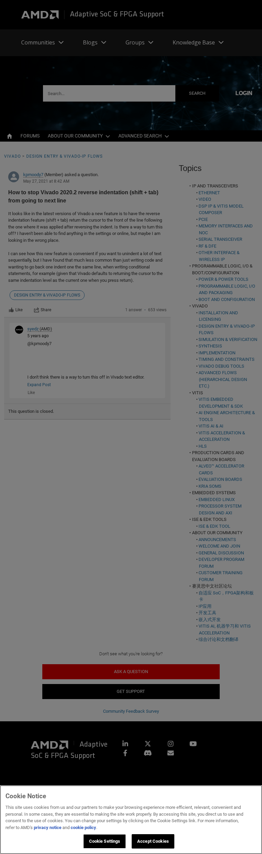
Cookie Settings (104, 841)
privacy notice (47, 827)
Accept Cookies (153, 841)
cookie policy (83, 827)
